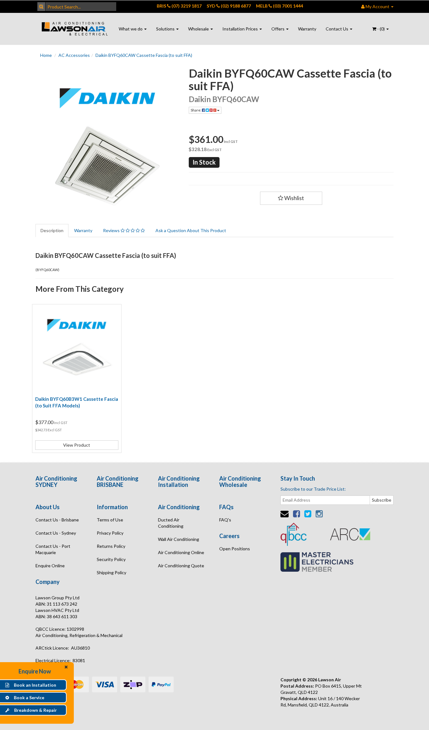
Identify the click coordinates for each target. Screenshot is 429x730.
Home (46, 55)
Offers (278, 28)
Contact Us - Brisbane (57, 519)
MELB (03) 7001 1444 (279, 5)
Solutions (166, 28)
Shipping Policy (111, 572)
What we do (131, 28)
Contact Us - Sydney (55, 533)
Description (52, 230)
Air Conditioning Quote (181, 565)
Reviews (112, 230)
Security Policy (111, 559)
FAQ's (225, 519)
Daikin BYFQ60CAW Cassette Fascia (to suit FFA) (143, 55)
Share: (196, 110)
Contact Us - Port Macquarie (52, 549)
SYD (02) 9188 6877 (229, 5)
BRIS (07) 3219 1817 (179, 5)
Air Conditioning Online (181, 552)
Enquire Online (50, 565)
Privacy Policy (110, 533)
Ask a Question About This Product (190, 230)
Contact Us (337, 28)
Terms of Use (110, 519)
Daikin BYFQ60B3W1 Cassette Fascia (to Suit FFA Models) (76, 402)
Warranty (307, 28)
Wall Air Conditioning (178, 539)
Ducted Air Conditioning (170, 523)
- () (381, 28)
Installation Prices (240, 28)
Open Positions (234, 548)
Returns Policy (111, 546)
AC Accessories (74, 55)
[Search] (41, 6)
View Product (76, 445)
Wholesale (199, 28)
